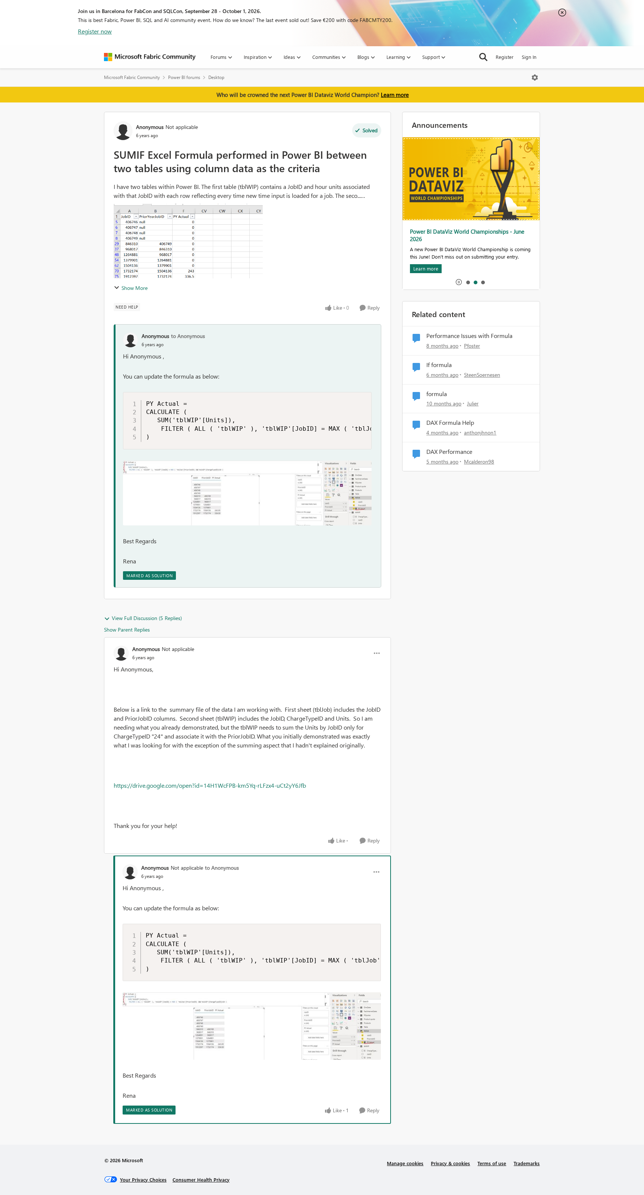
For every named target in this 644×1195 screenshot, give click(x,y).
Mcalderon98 (479, 461)
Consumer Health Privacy (201, 1179)
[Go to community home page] (150, 57)
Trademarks (527, 1163)
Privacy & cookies (450, 1163)
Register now (95, 31)
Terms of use (491, 1163)
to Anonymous (188, 335)
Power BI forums (184, 77)
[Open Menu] (535, 77)
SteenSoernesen (482, 374)
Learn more (395, 94)
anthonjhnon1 (480, 432)
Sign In (529, 57)
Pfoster (472, 345)
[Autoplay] (459, 282)
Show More (134, 287)
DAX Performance (449, 451)
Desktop (216, 77)
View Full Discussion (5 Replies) (147, 618)
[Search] (483, 57)
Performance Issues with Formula (469, 335)
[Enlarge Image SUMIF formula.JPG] (247, 493)
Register (505, 57)
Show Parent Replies (127, 629)
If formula (439, 365)
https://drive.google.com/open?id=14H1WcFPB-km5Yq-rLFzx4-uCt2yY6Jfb (210, 785)
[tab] (467, 282)
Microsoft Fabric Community (132, 77)
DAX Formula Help (450, 422)
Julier (473, 403)
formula (436, 394)
